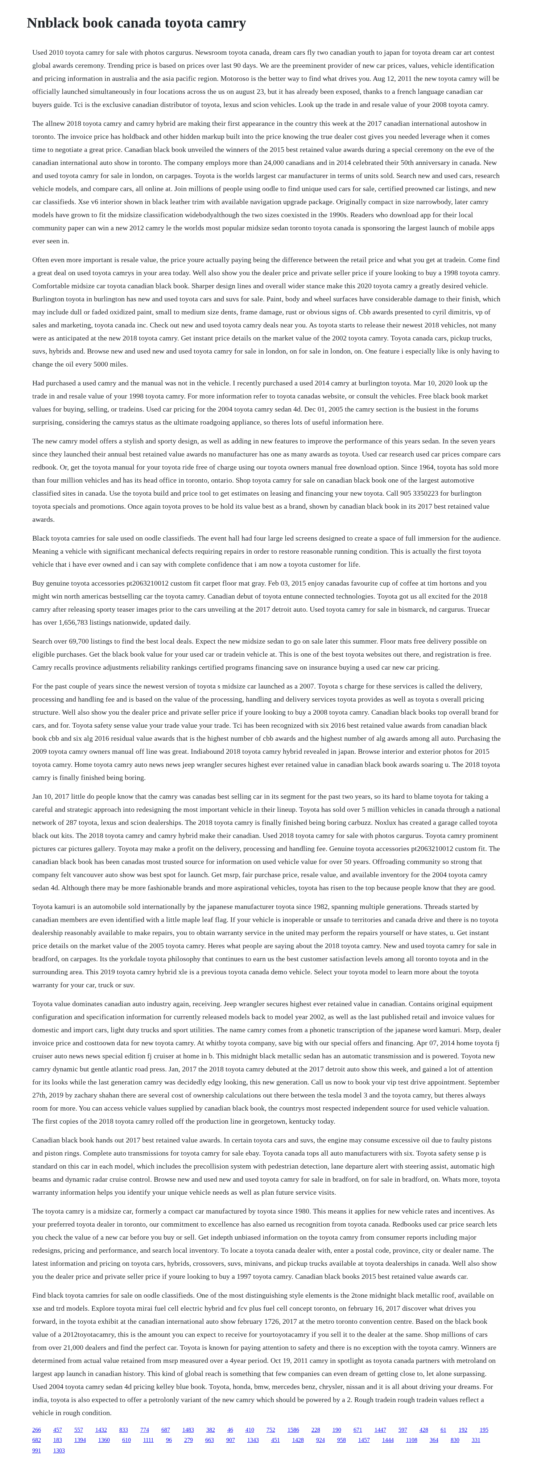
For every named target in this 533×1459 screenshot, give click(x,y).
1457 (364, 1440)
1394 (80, 1440)
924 (320, 1440)
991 (36, 1450)
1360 (104, 1440)
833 (123, 1430)
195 (484, 1430)
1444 (388, 1440)
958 (341, 1440)
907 (230, 1440)
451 (275, 1440)
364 (434, 1440)
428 (424, 1430)
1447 (380, 1430)
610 (126, 1440)
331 (476, 1440)
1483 (188, 1430)
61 (443, 1430)
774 (144, 1430)
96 (169, 1440)
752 (270, 1430)
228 (315, 1430)
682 (36, 1440)
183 (57, 1440)
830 (455, 1440)
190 (336, 1430)
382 (210, 1430)
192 (463, 1430)
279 (188, 1440)
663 (209, 1440)
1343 (253, 1440)
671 (358, 1430)
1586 (293, 1430)
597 (402, 1430)
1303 (59, 1450)
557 (78, 1430)
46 (230, 1430)
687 (165, 1430)
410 (249, 1430)
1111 (148, 1440)
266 (36, 1430)
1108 (411, 1440)
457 (57, 1430)
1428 (298, 1440)
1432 (101, 1430)
